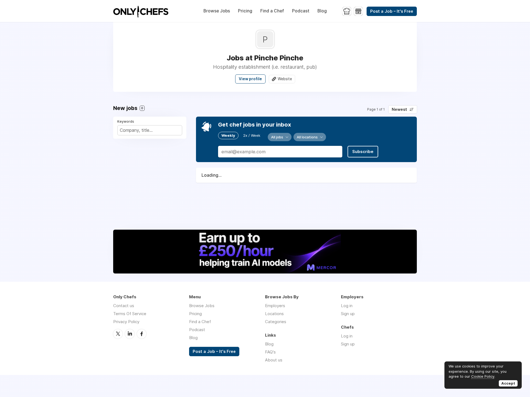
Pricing (245, 11)
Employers (275, 305)
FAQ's (270, 352)
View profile (250, 79)
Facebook (141, 334)
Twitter (118, 334)
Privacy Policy (126, 321)
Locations (274, 313)
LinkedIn (129, 334)
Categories (275, 321)
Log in (347, 305)
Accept (508, 383)
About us (273, 360)
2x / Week (251, 135)
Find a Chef (272, 11)
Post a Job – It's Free (391, 11)
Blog (322, 11)
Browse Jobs (216, 11)
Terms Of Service (129, 313)
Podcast (300, 11)
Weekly (228, 135)
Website (285, 79)
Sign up (348, 313)
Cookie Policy (482, 376)
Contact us (123, 305)
